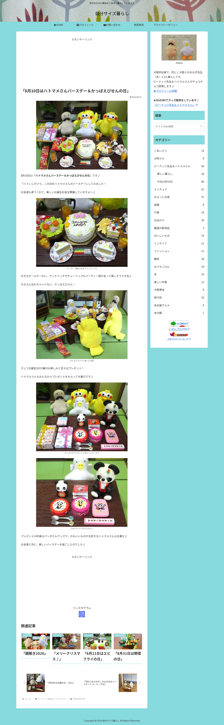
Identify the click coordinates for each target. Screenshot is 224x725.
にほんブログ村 (178, 329)
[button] (201, 126)
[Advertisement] (82, 63)
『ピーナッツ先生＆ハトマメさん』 (174, 105)
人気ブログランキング (178, 338)
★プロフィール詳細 (165, 91)
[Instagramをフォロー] (82, 614)
